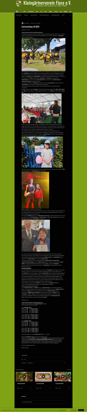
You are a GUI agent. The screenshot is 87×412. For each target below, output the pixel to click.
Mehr (63, 15)
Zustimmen (81, 410)
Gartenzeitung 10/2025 (40, 383)
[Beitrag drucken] (25, 359)
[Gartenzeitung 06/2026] (24, 376)
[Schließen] (85, 410)
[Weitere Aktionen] (64, 23)
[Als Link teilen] (22, 359)
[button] (31, 11)
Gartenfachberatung (44, 15)
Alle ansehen (69, 369)
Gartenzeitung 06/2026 (21, 383)
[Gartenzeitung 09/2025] (62, 376)
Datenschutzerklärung (62, 410)
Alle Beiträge (18, 15)
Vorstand (26, 15)
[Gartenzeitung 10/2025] (43, 376)
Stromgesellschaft (55, 15)
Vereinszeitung (33, 15)
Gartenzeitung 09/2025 (59, 383)
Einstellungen (73, 410)
